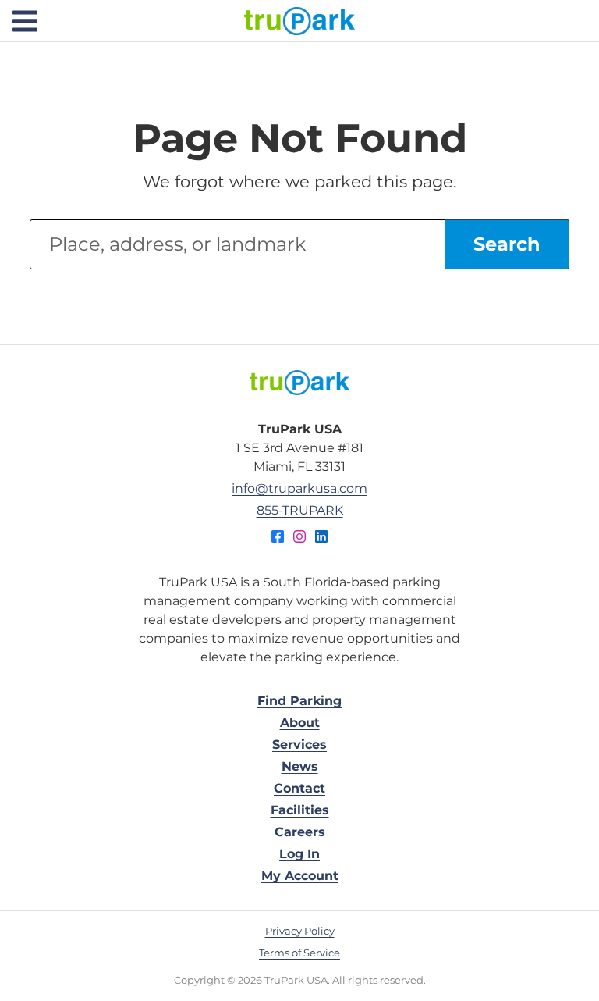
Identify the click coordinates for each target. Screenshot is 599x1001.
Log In (299, 853)
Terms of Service (299, 952)
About (300, 722)
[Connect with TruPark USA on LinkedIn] (321, 538)
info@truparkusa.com (299, 488)
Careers (300, 832)
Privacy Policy (300, 930)
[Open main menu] (24, 20)
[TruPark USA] (299, 382)
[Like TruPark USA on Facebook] (277, 538)
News (300, 766)
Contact (299, 788)
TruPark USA (299, 21)
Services (299, 744)
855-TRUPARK (300, 510)
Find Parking (299, 700)
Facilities (300, 810)
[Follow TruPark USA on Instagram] (299, 538)
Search (507, 244)
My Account (299, 875)
